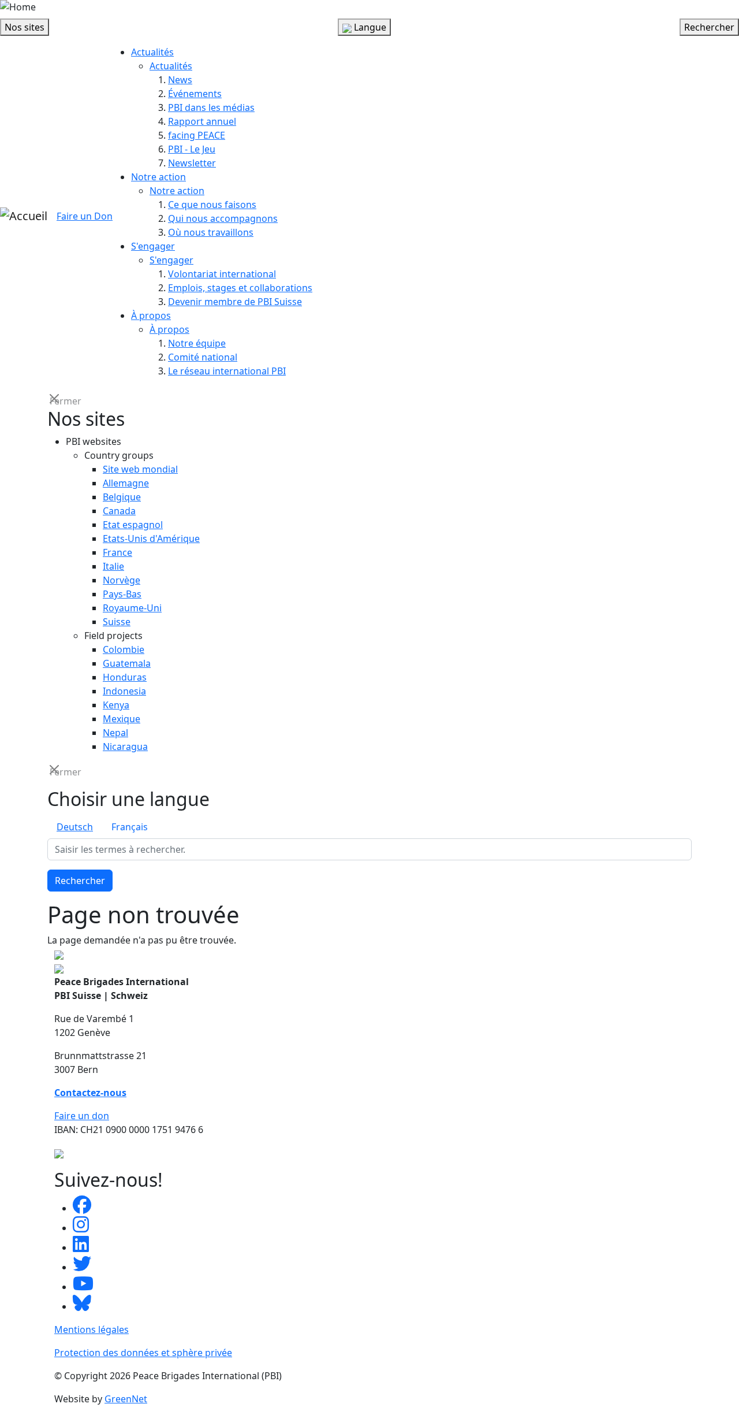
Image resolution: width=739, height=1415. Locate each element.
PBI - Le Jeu (191, 149)
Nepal (115, 732)
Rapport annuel (202, 121)
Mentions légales (91, 1329)
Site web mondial (140, 469)
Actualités (152, 52)
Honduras (125, 677)
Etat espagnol (133, 524)
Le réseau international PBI (227, 371)
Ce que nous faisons (212, 204)
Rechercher (80, 880)
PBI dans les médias (211, 107)
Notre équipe (197, 343)
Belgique (122, 497)
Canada (119, 510)
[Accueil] (23, 216)
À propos (151, 315)
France (117, 552)
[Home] (18, 7)
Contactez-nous (90, 1092)
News (180, 79)
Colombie (123, 649)
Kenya (116, 705)
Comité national (202, 357)
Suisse (116, 621)
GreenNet (125, 1398)
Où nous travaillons (210, 232)
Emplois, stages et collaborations (240, 287)
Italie (113, 566)
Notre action (158, 176)
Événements (195, 93)
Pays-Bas (122, 594)
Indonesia (124, 691)
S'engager (153, 246)
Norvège (121, 580)
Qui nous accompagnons (223, 218)
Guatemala (127, 663)
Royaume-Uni (132, 607)
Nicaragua (125, 746)
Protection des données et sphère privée (143, 1352)
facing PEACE (196, 135)
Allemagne (126, 483)
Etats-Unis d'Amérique (151, 538)
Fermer (55, 400)
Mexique (121, 718)
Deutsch (75, 826)
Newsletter (192, 163)
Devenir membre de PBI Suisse (235, 301)
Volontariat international (222, 274)
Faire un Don (85, 216)
